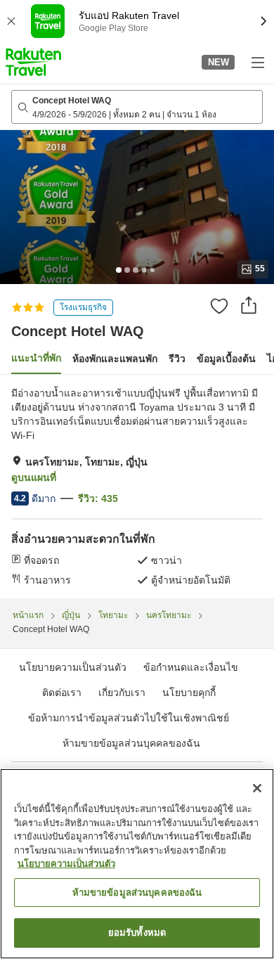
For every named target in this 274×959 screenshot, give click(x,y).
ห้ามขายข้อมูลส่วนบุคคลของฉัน (131, 743)
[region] (137, 863)
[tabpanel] (137, 486)
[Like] (219, 306)
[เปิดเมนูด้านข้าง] (257, 62)
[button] (33, 62)
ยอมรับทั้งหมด (137, 932)
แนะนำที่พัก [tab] (36, 357)
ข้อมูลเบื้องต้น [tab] (226, 358)
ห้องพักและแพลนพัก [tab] (114, 358)
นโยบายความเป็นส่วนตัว (66, 863)
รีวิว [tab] (177, 358)
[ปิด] (257, 788)
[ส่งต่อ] (249, 305)
